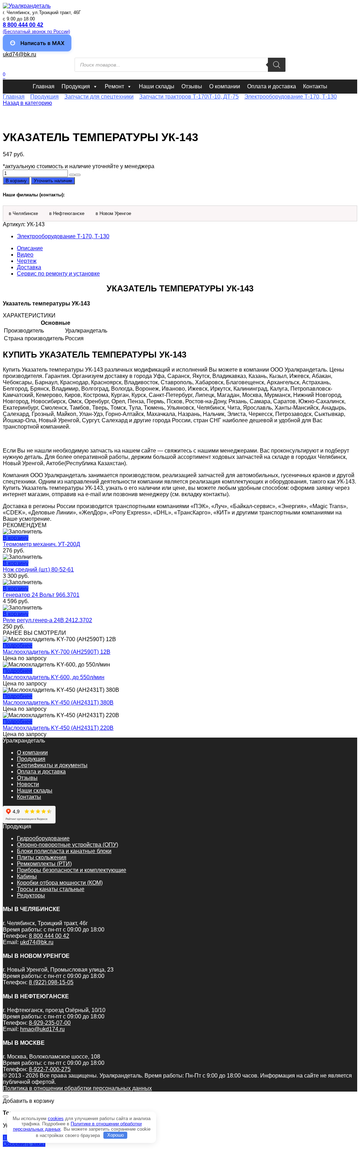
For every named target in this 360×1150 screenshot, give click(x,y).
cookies (56, 1118)
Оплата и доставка (271, 86)
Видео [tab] (25, 255)
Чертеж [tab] (27, 261)
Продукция (76, 86)
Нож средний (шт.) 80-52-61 (38, 570)
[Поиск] (276, 65)
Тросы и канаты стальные (50, 889)
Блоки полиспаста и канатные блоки (64, 851)
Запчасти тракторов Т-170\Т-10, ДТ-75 (189, 97)
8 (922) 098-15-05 (51, 982)
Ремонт (114, 86)
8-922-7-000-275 (50, 1069)
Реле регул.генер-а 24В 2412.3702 (47, 620)
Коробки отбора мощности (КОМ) (60, 883)
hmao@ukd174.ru (42, 1029)
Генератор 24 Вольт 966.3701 (41, 595)
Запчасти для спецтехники (99, 97)
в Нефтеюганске (66, 213)
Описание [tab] (30, 248)
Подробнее (17, 646)
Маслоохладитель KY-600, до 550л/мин (53, 677)
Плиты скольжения (41, 857)
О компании (224, 86)
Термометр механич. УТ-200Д (41, 544)
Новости (28, 784)
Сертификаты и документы (52, 765)
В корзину (16, 180)
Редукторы (31, 895)
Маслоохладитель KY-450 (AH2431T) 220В (58, 728)
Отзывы (191, 86)
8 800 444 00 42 (49, 936)
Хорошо (115, 1135)
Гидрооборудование (43, 838)
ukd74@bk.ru (19, 54)
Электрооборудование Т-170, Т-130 (290, 97)
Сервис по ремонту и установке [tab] (58, 274)
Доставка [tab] (29, 267)
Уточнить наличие (53, 180)
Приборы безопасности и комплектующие (71, 870)
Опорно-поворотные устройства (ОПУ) (67, 845)
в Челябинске (23, 213)
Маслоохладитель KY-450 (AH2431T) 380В (58, 703)
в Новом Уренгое (113, 213)
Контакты (315, 86)
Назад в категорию (27, 103)
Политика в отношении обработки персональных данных (77, 1088)
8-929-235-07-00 (50, 1023)
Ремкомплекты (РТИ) (44, 864)
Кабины (27, 876)
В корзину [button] (15, 538)
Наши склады (156, 86)
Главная (43, 86)
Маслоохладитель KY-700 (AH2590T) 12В (56, 652)
